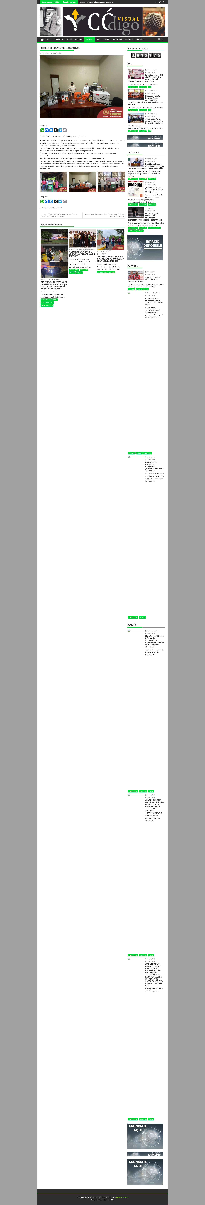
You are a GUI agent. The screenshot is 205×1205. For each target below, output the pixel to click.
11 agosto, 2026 (152, 91)
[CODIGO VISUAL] (102, 36)
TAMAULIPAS (59, 40)
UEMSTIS (106, 40)
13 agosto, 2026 (152, 631)
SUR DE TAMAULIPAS (74, 40)
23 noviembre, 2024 (153, 293)
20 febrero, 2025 (152, 159)
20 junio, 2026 (46, 279)
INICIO (49, 40)
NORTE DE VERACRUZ (48, 207)
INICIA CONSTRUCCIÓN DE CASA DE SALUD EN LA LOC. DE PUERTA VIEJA (104, 215)
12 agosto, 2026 (152, 70)
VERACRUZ (89, 40)
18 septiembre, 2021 (105, 251)
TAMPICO (140, 230)
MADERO (54, 299)
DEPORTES (129, 40)
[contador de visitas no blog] (146, 57)
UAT (98, 40)
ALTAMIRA (131, 453)
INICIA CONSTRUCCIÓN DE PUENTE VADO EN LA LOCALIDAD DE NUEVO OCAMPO (59, 215)
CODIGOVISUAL (57, 53)
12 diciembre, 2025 (76, 249)
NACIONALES (117, 40)
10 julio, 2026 (151, 795)
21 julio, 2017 (151, 457)
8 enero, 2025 (151, 182)
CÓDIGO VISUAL (45, 299)
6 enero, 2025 (151, 272)
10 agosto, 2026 (152, 114)
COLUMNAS (140, 40)
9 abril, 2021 (150, 208)
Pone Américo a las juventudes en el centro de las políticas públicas (105, 2)
